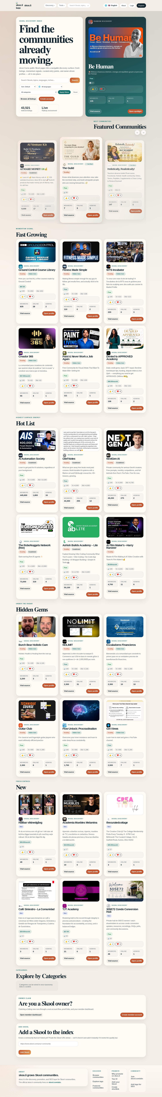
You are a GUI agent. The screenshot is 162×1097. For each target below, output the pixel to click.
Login (132, 5)
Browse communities (98, 1076)
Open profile (48, 212)
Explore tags (98, 1081)
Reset (75, 92)
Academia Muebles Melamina (79, 822)
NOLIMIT (67, 644)
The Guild (25, 169)
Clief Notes (68, 458)
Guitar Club (25, 728)
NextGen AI (113, 458)
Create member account (132, 1015)
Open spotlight (135, 111)
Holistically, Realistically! (77, 168)
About (123, 5)
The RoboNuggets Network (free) (34, 546)
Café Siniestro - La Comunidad (36, 909)
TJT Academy (70, 909)
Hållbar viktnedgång (30, 822)
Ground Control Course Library (37, 269)
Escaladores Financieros (121, 644)
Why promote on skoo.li (117, 1075)
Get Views (112, 728)
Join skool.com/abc (137, 1078)
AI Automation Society (32, 458)
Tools (61, 5)
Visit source (95, 111)
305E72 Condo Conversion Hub (122, 910)
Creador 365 (26, 356)
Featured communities (98, 1087)
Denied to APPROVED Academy (119, 358)
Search (75, 80)
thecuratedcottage (117, 822)
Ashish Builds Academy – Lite (80, 545)
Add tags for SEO (136, 1085)
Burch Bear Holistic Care (33, 644)
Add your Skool (116, 1083)
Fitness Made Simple (74, 269)
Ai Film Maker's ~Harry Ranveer (119, 546)
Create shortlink (115, 1088)
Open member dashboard (30, 1015)
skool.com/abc (55, 1082)
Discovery (49, 5)
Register (141, 5)
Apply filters (64, 92)
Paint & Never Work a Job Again (77, 358)
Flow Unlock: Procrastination (79, 728)
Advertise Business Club (121, 169)
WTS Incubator (115, 269)
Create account (46, 99)
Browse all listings (28, 99)
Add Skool (24, 1052)
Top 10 (114, 1079)
